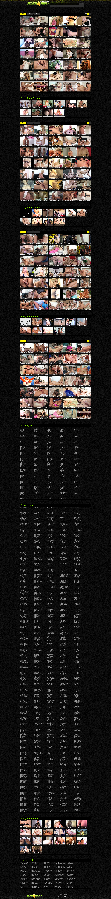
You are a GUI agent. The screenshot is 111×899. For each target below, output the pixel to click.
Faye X (35, 745)
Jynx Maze (49, 628)
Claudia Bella (36, 625)
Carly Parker (36, 541)
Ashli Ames (22, 700)
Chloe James (36, 597)
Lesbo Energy (58, 887)
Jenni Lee (49, 566)
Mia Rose (62, 642)
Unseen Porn (24, 880)
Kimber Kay (49, 720)
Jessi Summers (50, 582)
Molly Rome (62, 677)
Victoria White (77, 785)
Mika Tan (62, 654)
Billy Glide (22, 760)
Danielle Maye (37, 660)
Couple (35, 443)
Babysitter (22, 447)
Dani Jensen (36, 656)
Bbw (21, 452)
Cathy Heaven (37, 568)
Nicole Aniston (63, 722)
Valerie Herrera (77, 747)
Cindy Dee (36, 614)
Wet (74, 488)
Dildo (35, 462)
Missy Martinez (63, 668)
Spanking (76, 439)
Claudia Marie (37, 628)
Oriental (62, 454)
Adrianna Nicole (23, 523)
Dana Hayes (36, 651)
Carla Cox (36, 537)
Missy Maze (63, 669)
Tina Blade (76, 729)
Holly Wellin (36, 806)
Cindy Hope (36, 616)
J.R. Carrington (50, 523)
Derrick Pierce (37, 680)
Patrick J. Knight (63, 771)
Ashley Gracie (23, 693)
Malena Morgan (63, 587)
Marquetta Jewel (63, 604)
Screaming (62, 492)
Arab (21, 440)
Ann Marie (22, 663)
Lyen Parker (62, 569)
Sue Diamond (76, 665)
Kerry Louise (49, 703)
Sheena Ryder (77, 606)
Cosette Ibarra (37, 636)
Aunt (21, 445)
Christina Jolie (37, 604)
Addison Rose (23, 514)
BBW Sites (46, 879)
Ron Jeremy (76, 534)
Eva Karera (36, 736)
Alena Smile (22, 542)
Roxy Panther (76, 541)
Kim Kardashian (50, 719)
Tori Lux (75, 734)
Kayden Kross (50, 676)
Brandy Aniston (23, 776)
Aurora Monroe (23, 713)
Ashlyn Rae (22, 701)
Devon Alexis (36, 684)
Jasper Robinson (50, 547)
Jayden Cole (49, 550)
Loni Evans (62, 547)
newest (30, 13)
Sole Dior (76, 631)
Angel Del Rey (23, 630)
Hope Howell (49, 507)
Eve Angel (36, 737)
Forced (48, 430)
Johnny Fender (50, 610)
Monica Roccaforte (64, 679)
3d (20, 428)
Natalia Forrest (63, 696)
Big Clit (21, 459)
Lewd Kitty (69, 866)
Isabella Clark (50, 512)
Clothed (35, 432)
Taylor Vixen (76, 697)
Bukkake (22, 485)
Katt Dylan (49, 671)
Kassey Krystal (50, 655)
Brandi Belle (23, 773)
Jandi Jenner (49, 535)
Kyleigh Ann (49, 749)
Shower (75, 428)
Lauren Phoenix (50, 781)
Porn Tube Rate (35, 869)
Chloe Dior (36, 594)
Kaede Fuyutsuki (50, 633)
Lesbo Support (70, 863)
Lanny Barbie (50, 771)
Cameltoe (22, 488)
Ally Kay (22, 590)
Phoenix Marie (63, 785)
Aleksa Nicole (23, 539)
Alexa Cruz (22, 548)
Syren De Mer (77, 678)
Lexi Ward (49, 806)
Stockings (76, 445)
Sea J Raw (76, 591)
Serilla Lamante (77, 596)
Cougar (35, 442)
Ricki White (76, 519)
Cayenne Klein (37, 569)
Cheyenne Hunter (37, 590)
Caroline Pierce (37, 552)
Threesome (76, 463)
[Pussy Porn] (38, 7)
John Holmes (50, 605)
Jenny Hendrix (50, 573)
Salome (75, 553)
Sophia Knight (76, 637)
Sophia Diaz (76, 636)
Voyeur (75, 483)
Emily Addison (37, 716)
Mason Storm (63, 610)
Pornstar (62, 470)
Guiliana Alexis (37, 776)
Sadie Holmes (77, 550)
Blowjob (22, 472)
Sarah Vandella (77, 577)
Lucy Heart (62, 559)
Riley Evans (76, 522)
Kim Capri (49, 718)
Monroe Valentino (64, 685)
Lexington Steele (50, 808)
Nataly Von (62, 707)
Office (61, 447)
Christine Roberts (37, 608)
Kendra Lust (49, 699)
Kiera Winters (50, 714)
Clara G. (35, 622)
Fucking (48, 434)
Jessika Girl (49, 597)
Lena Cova (49, 796)
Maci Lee (62, 573)
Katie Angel (49, 660)
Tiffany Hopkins (77, 719)
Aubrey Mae (23, 707)
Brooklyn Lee (36, 514)
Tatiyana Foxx (77, 694)
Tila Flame (76, 728)
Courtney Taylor (37, 639)
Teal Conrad (76, 702)
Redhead (62, 483)
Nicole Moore (63, 725)
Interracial (49, 469)
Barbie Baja (22, 736)
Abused (22, 429)
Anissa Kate (23, 653)
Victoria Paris (76, 781)
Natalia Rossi (63, 697)
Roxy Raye (76, 542)
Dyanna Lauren (37, 706)
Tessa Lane (76, 713)
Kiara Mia (49, 711)
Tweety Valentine (77, 741)
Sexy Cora (76, 597)
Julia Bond (49, 622)
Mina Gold (62, 661)
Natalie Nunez (63, 702)
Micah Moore (63, 644)
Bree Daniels (23, 781)
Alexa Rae (22, 553)
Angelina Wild (23, 649)
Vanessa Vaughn (77, 759)
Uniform (75, 476)
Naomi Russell (63, 695)
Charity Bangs (37, 575)
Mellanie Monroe (63, 627)
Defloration (36, 459)
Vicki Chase (76, 776)
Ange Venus (22, 627)
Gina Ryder (36, 766)
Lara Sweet (49, 775)
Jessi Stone (49, 581)
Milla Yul (62, 660)
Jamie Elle (49, 531)
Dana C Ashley (37, 649)
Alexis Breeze (23, 558)
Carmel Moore (37, 542)
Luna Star (62, 564)
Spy (74, 441)
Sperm (75, 440)
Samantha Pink (77, 556)
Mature (61, 429)
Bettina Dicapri (23, 749)
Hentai (48, 455)
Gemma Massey (37, 754)
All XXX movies (24, 865)
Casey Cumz (36, 557)
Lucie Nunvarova (64, 556)
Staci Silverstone (77, 651)
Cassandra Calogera (38, 559)
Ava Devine (22, 724)
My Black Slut (47, 872)
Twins (75, 471)
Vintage (75, 481)
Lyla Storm (62, 571)
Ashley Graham (23, 694)
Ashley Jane (23, 695)
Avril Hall (22, 728)
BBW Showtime (47, 878)
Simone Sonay (77, 622)
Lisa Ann (62, 525)
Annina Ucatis (23, 672)
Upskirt (75, 479)
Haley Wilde (36, 781)
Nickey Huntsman (64, 714)
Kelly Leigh (49, 690)
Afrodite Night (23, 524)
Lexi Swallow (50, 805)
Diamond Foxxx (37, 689)
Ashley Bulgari (23, 690)
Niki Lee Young (63, 733)
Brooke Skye (36, 512)
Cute (35, 452)
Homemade (49, 458)
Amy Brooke (23, 614)
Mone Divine (63, 678)
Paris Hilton (62, 769)
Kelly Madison (50, 691)
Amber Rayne (23, 606)
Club (35, 434)
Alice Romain (23, 573)
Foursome (49, 431)
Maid (48, 495)
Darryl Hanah (36, 668)
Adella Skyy (22, 516)
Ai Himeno (22, 525)
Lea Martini (49, 788)
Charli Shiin (36, 580)
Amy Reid (22, 616)
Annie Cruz (22, 671)
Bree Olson (22, 782)
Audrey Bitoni (23, 708)
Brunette (22, 482)
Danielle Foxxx (37, 659)
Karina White (49, 648)
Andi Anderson (23, 622)
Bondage (22, 475)
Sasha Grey (76, 580)
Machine (49, 494)
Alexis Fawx (23, 560)
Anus (21, 439)
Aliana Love (22, 569)
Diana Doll (36, 693)
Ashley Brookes (23, 689)
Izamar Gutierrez (50, 522)
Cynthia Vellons (37, 642)
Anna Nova (22, 666)
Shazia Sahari (77, 605)
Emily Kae (36, 718)
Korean (48, 481)
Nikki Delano (63, 741)
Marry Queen (63, 606)
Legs (48, 488)
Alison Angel (23, 579)
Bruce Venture (37, 516)
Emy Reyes (36, 724)
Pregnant (62, 472)
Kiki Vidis (49, 717)
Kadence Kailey (50, 632)
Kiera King (49, 713)
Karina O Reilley (50, 645)
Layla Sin (49, 786)
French (48, 432)
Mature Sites (69, 872)
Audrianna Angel (23, 711)
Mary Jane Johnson (64, 608)
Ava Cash (22, 720)
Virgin (75, 482)
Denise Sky (36, 679)
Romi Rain (76, 533)
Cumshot (36, 449)
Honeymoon (49, 459)
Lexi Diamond (50, 803)
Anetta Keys (23, 626)
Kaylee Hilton (50, 683)
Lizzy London (63, 537)
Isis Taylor (49, 516)
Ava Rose (22, 726)
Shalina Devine (77, 599)
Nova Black (62, 757)
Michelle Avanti (63, 646)
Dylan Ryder (36, 707)
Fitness (35, 495)
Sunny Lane (76, 672)
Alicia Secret (23, 575)
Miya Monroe (63, 673)
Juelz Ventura (50, 620)
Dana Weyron (37, 653)
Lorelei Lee (62, 552)
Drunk (35, 470)
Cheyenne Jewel (37, 591)
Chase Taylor (36, 583)
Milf (61, 432)
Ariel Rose (22, 678)
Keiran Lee (49, 684)
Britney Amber (23, 800)
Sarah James (76, 571)
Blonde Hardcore (59, 9)
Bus (21, 486)
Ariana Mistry (23, 676)
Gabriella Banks (37, 751)
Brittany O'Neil (23, 809)
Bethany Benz (23, 748)
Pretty (61, 474)
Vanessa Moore (77, 758)
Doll (34, 466)
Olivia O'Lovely (63, 762)
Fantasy (35, 483)
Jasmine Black (50, 542)
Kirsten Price (50, 724)
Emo (35, 472)
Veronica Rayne (77, 770)
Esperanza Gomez (38, 733)
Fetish (35, 488)
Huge (48, 462)
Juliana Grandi (50, 625)
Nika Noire (62, 730)
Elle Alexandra (37, 713)
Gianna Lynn (36, 762)
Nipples (61, 442)
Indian (48, 465)
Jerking (48, 475)
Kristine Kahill (50, 739)
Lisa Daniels (63, 526)
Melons (61, 430)
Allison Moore (23, 586)
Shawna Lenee (77, 603)
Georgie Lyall (36, 757)
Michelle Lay (63, 648)
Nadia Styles (63, 693)
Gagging (49, 436)
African (21, 431)
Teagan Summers (77, 701)
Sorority (75, 436)
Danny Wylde (36, 662)
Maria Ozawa (63, 596)
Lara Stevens (50, 774)
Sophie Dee (76, 640)
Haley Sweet (36, 780)
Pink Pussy (39, 10)
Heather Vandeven (38, 796)
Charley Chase (37, 579)
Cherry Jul (36, 587)
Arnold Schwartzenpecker (25, 680)
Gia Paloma (36, 759)
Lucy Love (62, 562)
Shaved (61, 495)
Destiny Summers (37, 683)
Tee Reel (75, 705)
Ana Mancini (23, 617)
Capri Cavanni (37, 535)
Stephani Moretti (77, 659)
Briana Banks (23, 786)
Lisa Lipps (62, 528)
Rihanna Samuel (77, 520)
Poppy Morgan (63, 788)
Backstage (22, 448)
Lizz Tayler (62, 535)
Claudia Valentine (37, 631)
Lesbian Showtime (59, 884)
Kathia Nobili (49, 657)
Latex (48, 485)
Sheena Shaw (76, 608)
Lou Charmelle (63, 554)
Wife (75, 491)
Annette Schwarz (24, 669)
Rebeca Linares (77, 508)
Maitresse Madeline (64, 586)
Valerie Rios (76, 748)
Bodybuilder (22, 474)
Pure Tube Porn (35, 870)
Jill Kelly (49, 602)
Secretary (62, 493)
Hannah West (36, 786)
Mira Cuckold (63, 662)
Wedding (75, 487)
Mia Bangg (62, 634)
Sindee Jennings (77, 625)
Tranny (75, 469)
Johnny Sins (49, 611)
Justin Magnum (50, 627)
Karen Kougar (50, 642)
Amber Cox (22, 602)
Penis (61, 462)
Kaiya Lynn (49, 636)
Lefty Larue (49, 792)
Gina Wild (36, 768)
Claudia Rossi (37, 630)
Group (48, 449)
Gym (48, 451)
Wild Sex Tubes (24, 883)
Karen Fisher (49, 640)
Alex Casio (22, 546)
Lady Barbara (50, 762)
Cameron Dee (37, 523)
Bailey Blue (22, 730)
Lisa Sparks (62, 529)
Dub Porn (23, 870)
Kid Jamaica (49, 712)
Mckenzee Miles (63, 616)
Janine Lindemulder (51, 540)
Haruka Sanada (37, 787)
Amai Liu (22, 598)
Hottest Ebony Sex (48, 870)
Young (75, 497)
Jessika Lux (49, 598)
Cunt (35, 451)
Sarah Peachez (77, 574)
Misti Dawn (62, 672)
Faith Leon (36, 742)
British (21, 481)
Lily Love (62, 518)
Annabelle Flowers (24, 667)
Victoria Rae (76, 783)
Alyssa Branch (23, 596)
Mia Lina (62, 638)
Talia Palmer (76, 682)
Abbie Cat (22, 511)
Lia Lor (61, 511)
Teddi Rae (76, 703)
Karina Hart (49, 644)
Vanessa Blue (76, 753)
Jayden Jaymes (50, 551)
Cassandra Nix (37, 562)
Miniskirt (62, 434)
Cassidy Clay (36, 563)
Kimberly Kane (50, 723)
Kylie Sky (49, 752)
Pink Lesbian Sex (70, 874)
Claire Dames (37, 620)
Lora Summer (63, 551)
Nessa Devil (63, 712)
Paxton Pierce (63, 773)
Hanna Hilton (36, 783)
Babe (21, 446)
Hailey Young (36, 779)
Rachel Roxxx (63, 796)
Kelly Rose (49, 693)
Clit (34, 430)
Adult (22, 887)
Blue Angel (22, 766)
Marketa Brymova (64, 602)
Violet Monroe (76, 789)
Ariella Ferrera (23, 679)
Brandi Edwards (23, 774)
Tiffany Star (76, 724)
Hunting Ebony (47, 871)
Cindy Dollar (36, 615)
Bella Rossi (22, 746)
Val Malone (76, 742)
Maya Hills (62, 614)
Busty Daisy (36, 518)
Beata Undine (23, 740)
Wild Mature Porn (70, 882)
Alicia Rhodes (23, 574)
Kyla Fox (49, 747)
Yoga (75, 495)
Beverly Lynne (23, 752)
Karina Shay (49, 646)
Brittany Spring (23, 810)
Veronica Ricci (77, 771)
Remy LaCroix (77, 516)
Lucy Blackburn (63, 558)
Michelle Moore (63, 650)
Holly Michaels (37, 805)
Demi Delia (36, 678)
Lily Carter (62, 516)
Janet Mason (49, 539)
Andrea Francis (23, 623)
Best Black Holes (36, 879)
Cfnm (21, 495)
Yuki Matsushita (77, 800)
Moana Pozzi (63, 674)
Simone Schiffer (77, 621)
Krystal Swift (49, 746)
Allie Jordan (22, 583)
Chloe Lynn (36, 598)
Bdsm (21, 453)
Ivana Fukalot (50, 518)
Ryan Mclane (76, 546)
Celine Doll (36, 571)
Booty (21, 477)
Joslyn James (50, 617)
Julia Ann (49, 621)
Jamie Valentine (50, 533)
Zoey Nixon (76, 809)
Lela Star (49, 794)
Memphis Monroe (64, 630)
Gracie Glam (36, 774)
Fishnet (35, 493)
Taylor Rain (76, 696)
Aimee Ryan (23, 531)
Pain (61, 457)
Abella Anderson (23, 512)
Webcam (75, 486)
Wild (74, 492)
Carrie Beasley (37, 554)
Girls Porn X (69, 884)
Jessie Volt (49, 596)
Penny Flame (63, 774)
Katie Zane (49, 668)
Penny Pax (62, 775)
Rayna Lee (76, 507)
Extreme (35, 479)
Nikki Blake (62, 739)
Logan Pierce (63, 539)
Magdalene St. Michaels (65, 585)
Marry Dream (63, 605)
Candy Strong (37, 533)
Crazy (35, 445)
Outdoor (62, 455)
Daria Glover (36, 666)
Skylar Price (76, 628)
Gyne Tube (34, 866)
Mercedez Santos (64, 633)
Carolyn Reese (37, 553)
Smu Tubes (34, 875)
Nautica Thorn (63, 709)
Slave (75, 431)
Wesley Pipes (76, 794)
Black (21, 468)
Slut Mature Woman (71, 878)
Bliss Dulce (22, 764)
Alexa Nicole (23, 552)
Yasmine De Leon (77, 799)
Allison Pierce (23, 587)
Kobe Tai (49, 730)
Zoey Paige (76, 810)
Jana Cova (49, 534)
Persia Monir (63, 779)
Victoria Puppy (77, 782)
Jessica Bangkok (50, 583)
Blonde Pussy (46, 9)
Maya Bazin (62, 611)
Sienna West (76, 614)
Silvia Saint (76, 616)
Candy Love (36, 529)
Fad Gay (45, 887)
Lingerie (48, 492)
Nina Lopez (62, 749)
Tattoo (75, 457)
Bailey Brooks (23, 731)
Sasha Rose (76, 581)
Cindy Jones (36, 617)
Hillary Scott (36, 800)
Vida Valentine (77, 787)
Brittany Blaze (23, 808)
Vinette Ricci (76, 788)
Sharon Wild (76, 602)
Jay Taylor (49, 548)
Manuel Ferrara (63, 591)
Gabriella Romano (37, 753)
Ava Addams (23, 719)
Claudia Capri (36, 626)
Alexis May (22, 564)
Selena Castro (77, 592)
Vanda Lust (76, 752)
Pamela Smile (63, 768)
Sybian (75, 455)
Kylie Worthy (49, 753)
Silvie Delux (76, 617)
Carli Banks (36, 539)
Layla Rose (49, 785)
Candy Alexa (36, 528)
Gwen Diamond (37, 777)
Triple (75, 470)
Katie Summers (50, 667)
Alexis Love (22, 563)
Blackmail (22, 469)
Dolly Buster (36, 696)
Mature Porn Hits (70, 870)
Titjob (75, 465)
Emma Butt (36, 719)
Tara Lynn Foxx (77, 689)
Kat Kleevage (50, 656)
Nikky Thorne (63, 746)
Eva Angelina (36, 734)
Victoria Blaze (77, 779)
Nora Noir (62, 754)
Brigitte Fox (22, 797)
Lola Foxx (62, 541)
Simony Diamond (77, 623)
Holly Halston (36, 803)
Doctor (35, 464)
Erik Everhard (37, 729)
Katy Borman (50, 672)
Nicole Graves (63, 723)
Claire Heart (36, 621)
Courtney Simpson (38, 638)
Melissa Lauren (63, 623)
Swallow (75, 452)
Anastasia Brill (23, 619)
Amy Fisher (22, 615)
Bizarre (21, 466)
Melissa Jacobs (63, 622)
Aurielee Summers (24, 712)
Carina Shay (36, 536)
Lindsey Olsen (63, 522)
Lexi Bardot (49, 798)
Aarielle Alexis (23, 508)
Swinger (75, 454)
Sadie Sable (76, 551)
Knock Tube (34, 867)
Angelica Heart (23, 644)
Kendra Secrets (50, 700)
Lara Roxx (49, 773)
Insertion (49, 468)
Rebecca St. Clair (77, 511)
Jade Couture (50, 526)
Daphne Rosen (37, 663)
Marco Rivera (63, 593)
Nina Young (62, 752)
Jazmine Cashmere (51, 557)
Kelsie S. (49, 696)
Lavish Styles (50, 782)
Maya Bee (62, 613)
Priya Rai (62, 791)
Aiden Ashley (23, 526)
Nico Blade (62, 719)
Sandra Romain (77, 564)
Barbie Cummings (24, 737)
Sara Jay (75, 565)
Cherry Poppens (37, 588)
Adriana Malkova (24, 519)
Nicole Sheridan (63, 728)
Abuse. (67, 896)
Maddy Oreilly (63, 575)
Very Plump (69, 879)
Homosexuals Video (59, 876)
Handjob (48, 453)
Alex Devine (23, 547)
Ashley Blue (22, 688)
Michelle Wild (63, 653)
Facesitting (36, 480)
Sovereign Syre (77, 648)
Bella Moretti (23, 745)
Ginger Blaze (36, 769)
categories (74, 5)
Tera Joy (75, 707)
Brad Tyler (22, 771)
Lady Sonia (49, 763)
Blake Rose (22, 762)
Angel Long (22, 632)
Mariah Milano (63, 597)
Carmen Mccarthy (37, 548)
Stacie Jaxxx (76, 654)
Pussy (61, 481)
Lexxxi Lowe (49, 810)
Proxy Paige (63, 792)
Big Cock (22, 460)
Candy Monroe (37, 531)
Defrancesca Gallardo (38, 674)
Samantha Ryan (77, 557)
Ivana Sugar (49, 519)
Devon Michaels (37, 686)
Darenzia (36, 665)
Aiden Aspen (23, 528)
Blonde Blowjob (39, 9)
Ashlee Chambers (24, 686)
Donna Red (36, 702)
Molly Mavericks (63, 676)
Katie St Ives (49, 666)
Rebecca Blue (77, 510)
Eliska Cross (36, 709)
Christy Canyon (37, 609)
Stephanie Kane (77, 660)
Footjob (48, 429)
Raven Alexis (63, 808)
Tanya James (76, 685)
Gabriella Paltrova (37, 752)
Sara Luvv (76, 566)
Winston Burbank (77, 798)
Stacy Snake (76, 656)
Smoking (75, 434)
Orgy (61, 453)
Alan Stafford (23, 534)
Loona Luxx (62, 548)
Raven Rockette (63, 810)
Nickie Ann (62, 717)
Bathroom (22, 451)
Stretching (76, 447)
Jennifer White (50, 571)
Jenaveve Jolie (50, 560)
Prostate (62, 476)
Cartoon (22, 489)
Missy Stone (63, 671)
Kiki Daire (49, 716)
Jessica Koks (50, 588)
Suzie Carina (33, 10)
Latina (48, 486)
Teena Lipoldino (77, 706)
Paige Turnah (63, 765)
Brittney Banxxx (23, 811)
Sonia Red (76, 632)
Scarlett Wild (76, 588)
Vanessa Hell (76, 756)
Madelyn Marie (63, 576)
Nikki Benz (62, 737)
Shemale (62, 498)
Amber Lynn (22, 605)
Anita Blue (22, 656)
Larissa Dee (49, 776)
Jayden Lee (49, 552)
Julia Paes (49, 623)
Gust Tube (34, 865)
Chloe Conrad (37, 592)
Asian (21, 441)
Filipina (35, 489)
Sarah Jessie (76, 573)
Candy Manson (37, 530)
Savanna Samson (77, 583)
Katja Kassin (49, 669)
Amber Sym (22, 608)
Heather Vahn (36, 794)
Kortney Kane (50, 733)
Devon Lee (36, 685)
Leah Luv (49, 791)
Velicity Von (76, 766)
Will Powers (76, 797)
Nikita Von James (64, 735)
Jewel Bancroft (50, 599)
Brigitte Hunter (23, 798)
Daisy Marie (36, 648)
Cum (35, 448)
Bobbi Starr (22, 769)
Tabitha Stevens (77, 680)
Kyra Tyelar (49, 756)
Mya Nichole (63, 690)
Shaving (62, 497)
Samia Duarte (76, 559)
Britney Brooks (23, 802)
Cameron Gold (37, 524)
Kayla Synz (49, 679)
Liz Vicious (62, 533)
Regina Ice (76, 513)
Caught (21, 493)
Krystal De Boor (50, 742)
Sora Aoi (75, 646)
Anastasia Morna (24, 620)
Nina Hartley (63, 747)
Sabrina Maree (77, 548)
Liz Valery (62, 531)
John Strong (49, 608)
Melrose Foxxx (63, 628)
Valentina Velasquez (78, 746)
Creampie (36, 446)
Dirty (35, 463)
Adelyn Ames (23, 517)
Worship (75, 493)
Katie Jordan (49, 662)
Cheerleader (23, 498)
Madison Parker (63, 580)
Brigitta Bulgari (23, 796)
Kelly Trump (49, 694)
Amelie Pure (23, 609)
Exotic (35, 477)
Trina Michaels (77, 736)
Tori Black (76, 733)
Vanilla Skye (76, 765)
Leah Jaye (49, 789)
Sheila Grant (76, 609)
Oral (61, 451)
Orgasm (62, 452)
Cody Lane (36, 633)
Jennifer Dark (50, 569)
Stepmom (76, 443)
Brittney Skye (36, 507)
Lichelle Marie (63, 512)
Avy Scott (22, 729)
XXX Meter (69, 883)
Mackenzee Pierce (64, 574)
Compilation (36, 440)
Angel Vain (22, 637)
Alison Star (22, 580)
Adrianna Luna (23, 522)
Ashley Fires (23, 691)
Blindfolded (22, 470)
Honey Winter (37, 811)
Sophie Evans (76, 642)
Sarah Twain (76, 576)
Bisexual (22, 465)
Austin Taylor (23, 718)
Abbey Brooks (23, 510)
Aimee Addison (23, 530)
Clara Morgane (37, 623)
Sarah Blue (76, 570)
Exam (35, 476)
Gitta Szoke (36, 771)
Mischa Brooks (63, 665)
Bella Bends (22, 742)
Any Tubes (34, 863)
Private (61, 475)
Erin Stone (36, 731)
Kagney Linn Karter (51, 634)
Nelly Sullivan (63, 711)
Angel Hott (22, 631)
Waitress (75, 485)
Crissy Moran (36, 640)
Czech (35, 453)
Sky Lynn (76, 627)
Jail (47, 471)
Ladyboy (49, 483)
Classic (35, 429)
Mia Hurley (62, 636)
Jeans (48, 474)
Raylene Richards (64, 811)
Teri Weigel (76, 711)
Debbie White (36, 672)
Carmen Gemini (37, 545)
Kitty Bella (49, 725)
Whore (75, 489)
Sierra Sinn (76, 615)
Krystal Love (49, 743)
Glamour (49, 443)
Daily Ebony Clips (36, 882)
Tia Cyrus (76, 714)
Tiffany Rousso (77, 723)
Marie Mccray (63, 599)
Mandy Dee (62, 590)
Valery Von (76, 749)
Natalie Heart (63, 701)
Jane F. (48, 537)
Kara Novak (49, 638)
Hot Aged (57, 879)
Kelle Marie (49, 686)
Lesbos (68, 865)
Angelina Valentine (24, 648)
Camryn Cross (37, 525)
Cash (21, 491)
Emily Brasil (36, 717)
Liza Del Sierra (63, 534)
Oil (60, 448)
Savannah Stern (77, 586)
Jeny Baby (49, 575)
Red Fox (75, 512)
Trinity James (76, 737)
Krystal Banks (50, 741)
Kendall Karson (50, 697)
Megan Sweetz (63, 617)
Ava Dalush (22, 723)
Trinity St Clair (77, 740)
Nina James (62, 748)
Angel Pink (22, 634)
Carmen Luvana (37, 547)
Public (61, 479)
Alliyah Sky (22, 588)
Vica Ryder (76, 775)
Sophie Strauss (77, 645)
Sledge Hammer (77, 630)
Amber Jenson (23, 604)
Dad (34, 454)
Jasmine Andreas (50, 541)
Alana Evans (23, 535)
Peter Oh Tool (63, 782)
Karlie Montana (50, 649)
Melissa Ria (62, 626)
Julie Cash (49, 626)
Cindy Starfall (36, 619)
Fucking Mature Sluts (59, 866)
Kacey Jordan (50, 630)
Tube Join (23, 866)
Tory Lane (76, 735)
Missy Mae (62, 667)
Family (35, 482)
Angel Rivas (23, 636)
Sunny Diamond (77, 671)
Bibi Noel (22, 759)
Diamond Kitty (37, 691)
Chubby (35, 428)
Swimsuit (75, 453)
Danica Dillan (36, 657)
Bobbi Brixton (23, 768)
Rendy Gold (76, 518)
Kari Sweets (49, 643)
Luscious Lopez (63, 566)
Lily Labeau (62, 517)
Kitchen (48, 480)
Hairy (48, 452)
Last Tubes (23, 872)
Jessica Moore (50, 591)
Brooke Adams (37, 508)
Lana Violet (49, 769)
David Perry (36, 669)
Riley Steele (76, 525)
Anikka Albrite (23, 651)
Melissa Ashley (63, 621)
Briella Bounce (23, 794)
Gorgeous (49, 447)
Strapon (75, 446)
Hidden (48, 457)
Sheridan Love (77, 610)
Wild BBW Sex (70, 880)
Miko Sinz (62, 656)
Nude (61, 443)
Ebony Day (34, 886)
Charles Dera (36, 577)
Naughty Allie (63, 708)
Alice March (22, 571)
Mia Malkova (63, 639)
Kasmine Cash (50, 654)
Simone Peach (77, 619)
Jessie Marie (49, 593)
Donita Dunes (36, 699)
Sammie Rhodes (77, 560)
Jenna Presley (50, 565)
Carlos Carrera (37, 540)
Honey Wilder (36, 810)
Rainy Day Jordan (64, 803)
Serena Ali (76, 594)
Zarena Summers (77, 804)
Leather (48, 487)
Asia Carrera (23, 705)
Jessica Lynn (50, 590)
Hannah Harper (37, 785)
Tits (74, 466)
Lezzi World (69, 869)
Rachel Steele (63, 798)
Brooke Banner (37, 510)
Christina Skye (37, 605)
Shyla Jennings (77, 611)
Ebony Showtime (47, 866)
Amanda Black (23, 599)
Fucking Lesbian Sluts (60, 863)
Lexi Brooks (49, 802)
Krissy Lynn (49, 734)
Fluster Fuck (23, 871)
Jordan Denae (50, 616)
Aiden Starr (22, 529)
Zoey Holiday (76, 808)
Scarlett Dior (76, 587)
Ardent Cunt (23, 867)
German (48, 440)
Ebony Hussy (47, 865)
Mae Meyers (63, 582)
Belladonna (22, 747)
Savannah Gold (77, 585)
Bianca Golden (23, 754)
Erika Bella (36, 730)
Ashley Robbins (23, 696)
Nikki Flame (62, 742)
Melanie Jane (63, 620)
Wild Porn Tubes (24, 882)
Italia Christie (50, 517)
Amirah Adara (23, 613)
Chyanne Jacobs (37, 611)
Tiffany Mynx (76, 720)
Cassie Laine (36, 564)
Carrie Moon (36, 556)
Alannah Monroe (23, 537)
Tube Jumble (23, 879)
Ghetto (48, 441)
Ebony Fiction (47, 862)
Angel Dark (22, 628)
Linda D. (62, 520)
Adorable (22, 430)
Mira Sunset (62, 663)
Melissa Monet (63, 625)
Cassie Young (37, 565)
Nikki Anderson (63, 736)
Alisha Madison (23, 577)
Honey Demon (37, 809)
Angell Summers (23, 650)
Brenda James (23, 783)
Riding (61, 487)
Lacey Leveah (50, 759)
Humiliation (49, 463)
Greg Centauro (37, 775)
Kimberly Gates (50, 722)
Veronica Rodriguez (78, 773)
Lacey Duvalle (50, 757)
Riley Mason (76, 523)
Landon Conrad (50, 770)
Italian (48, 470)
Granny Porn (58, 872)
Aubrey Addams (23, 706)
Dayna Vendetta (37, 671)
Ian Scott (49, 508)
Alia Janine (22, 568)
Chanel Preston (37, 573)
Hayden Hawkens (37, 789)
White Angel (76, 796)
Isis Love (49, 514)
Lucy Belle (62, 557)
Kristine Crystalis (50, 737)
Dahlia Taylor (36, 644)
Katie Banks (49, 661)
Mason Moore (63, 609)
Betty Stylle (22, 751)
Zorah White (76, 811)
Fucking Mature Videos (60, 867)
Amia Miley (22, 610)
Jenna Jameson (50, 564)
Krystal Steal (49, 745)
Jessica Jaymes (50, 587)
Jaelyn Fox (49, 529)
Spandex (75, 437)
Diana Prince (36, 694)
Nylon (61, 446)
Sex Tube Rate (35, 872)
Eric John (36, 725)
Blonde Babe (33, 9)
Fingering (36, 491)
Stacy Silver (76, 655)
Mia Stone (62, 643)
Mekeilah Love (63, 619)
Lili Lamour (62, 514)
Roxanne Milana (77, 537)
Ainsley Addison (23, 533)
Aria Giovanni (23, 674)
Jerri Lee (49, 576)
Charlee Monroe (37, 576)
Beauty (21, 455)
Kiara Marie (49, 709)
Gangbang (49, 437)
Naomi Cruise (63, 694)
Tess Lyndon (51, 10)
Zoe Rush (76, 805)
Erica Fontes (36, 726)
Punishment (62, 480)
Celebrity (22, 494)
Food (48, 428)
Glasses (49, 445)
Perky (61, 463)
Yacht (75, 494)
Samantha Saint (77, 558)
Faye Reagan (36, 743)
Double (35, 469)
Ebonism (34, 884)
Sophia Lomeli (77, 638)
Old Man (62, 449)
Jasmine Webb (50, 546)
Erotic (35, 474)
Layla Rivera (49, 783)
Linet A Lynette (63, 524)
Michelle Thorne (63, 651)
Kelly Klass (49, 689)
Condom (35, 441)
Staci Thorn (76, 653)
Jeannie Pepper (50, 558)
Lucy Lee (62, 560)
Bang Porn (23, 869)
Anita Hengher (23, 660)
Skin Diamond (77, 626)
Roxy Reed (76, 543)
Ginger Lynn (36, 770)
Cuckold (35, 447)
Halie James (36, 782)
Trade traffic (65, 894)
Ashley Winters (23, 699)
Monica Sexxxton (64, 680)
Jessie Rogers (50, 594)
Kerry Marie (49, 705)
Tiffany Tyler (76, 725)
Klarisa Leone (50, 729)
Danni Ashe (36, 661)
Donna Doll (36, 701)
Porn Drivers (23, 876)
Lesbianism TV (58, 883)
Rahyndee (62, 800)
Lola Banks (62, 540)
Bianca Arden (23, 753)
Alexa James (23, 550)
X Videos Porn (70, 886)
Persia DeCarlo (63, 777)
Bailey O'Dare (23, 734)
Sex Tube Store (35, 874)
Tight (75, 464)
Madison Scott (63, 581)
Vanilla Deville (77, 764)
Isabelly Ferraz (50, 513)
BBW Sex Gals (47, 876)
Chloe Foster (36, 596)
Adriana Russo (23, 520)
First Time (36, 492)
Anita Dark (22, 659)
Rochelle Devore (77, 531)
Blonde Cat (22, 765)
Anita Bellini (22, 654)
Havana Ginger (37, 788)
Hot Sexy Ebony (47, 869)
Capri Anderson (37, 534)
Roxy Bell (76, 539)
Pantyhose (62, 459)
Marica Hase (63, 598)
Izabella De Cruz (50, 520)
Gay (48, 439)
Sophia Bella (76, 634)
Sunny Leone (76, 673)
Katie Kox (49, 663)
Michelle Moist (63, 649)
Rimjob (61, 488)
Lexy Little (49, 811)
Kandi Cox (49, 637)
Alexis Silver (23, 565)
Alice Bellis (22, 570)
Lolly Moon (62, 545)
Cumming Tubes (47, 880)
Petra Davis (62, 783)
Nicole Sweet (63, 729)
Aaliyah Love (23, 507)
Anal (21, 436)
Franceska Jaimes (38, 748)
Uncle (75, 474)
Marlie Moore (63, 603)
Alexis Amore (23, 557)
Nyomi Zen (62, 759)
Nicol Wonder (63, 720)
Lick (48, 491)
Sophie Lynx (76, 643)
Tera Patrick (76, 708)
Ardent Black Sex (36, 878)
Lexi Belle (49, 799)
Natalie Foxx (63, 700)
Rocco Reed (76, 529)
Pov (61, 471)
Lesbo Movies (70, 862)
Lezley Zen (62, 510)
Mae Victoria (63, 583)
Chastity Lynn (37, 585)
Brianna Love (23, 792)
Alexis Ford (22, 562)
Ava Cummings (23, 722)
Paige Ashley (63, 764)
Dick (35, 460)
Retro (61, 485)
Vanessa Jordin (77, 757)
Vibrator (75, 480)
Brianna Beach (23, 788)
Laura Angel (49, 777)
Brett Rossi (22, 785)
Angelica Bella (23, 642)
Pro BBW (69, 876)
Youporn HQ (23, 884)
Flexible (35, 498)
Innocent (49, 466)
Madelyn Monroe (63, 577)
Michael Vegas (63, 645)
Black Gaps (34, 880)
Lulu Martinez (63, 563)
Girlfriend (49, 442)
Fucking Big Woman (59, 862)
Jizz (48, 476)
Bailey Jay (22, 733)
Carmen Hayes (37, 546)
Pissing (61, 466)
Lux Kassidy (63, 568)
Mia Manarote (63, 640)
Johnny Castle (50, 609)
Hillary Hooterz (37, 799)
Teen (75, 460)
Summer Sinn (76, 668)
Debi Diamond (37, 673)
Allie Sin (22, 585)
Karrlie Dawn (49, 651)
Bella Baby (22, 741)
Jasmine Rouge (50, 545)
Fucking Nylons (58, 870)
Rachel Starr (63, 797)
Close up (35, 431)
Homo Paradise (58, 875)
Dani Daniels (36, 655)
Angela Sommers (24, 638)
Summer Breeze (77, 666)
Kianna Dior (49, 708)
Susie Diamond (77, 676)
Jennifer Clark (50, 568)
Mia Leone (62, 637)
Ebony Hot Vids (47, 863)
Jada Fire (49, 524)
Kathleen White (50, 659)
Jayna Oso (49, 556)
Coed (35, 436)
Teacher (75, 458)
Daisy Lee (36, 645)
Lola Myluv (62, 542)
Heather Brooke (37, 791)
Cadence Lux (36, 519)
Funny (48, 435)
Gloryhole (49, 446)
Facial (35, 481)
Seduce (61, 494)
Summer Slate (77, 669)
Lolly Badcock (63, 543)
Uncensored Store (25, 862)
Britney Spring (23, 804)
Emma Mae (36, 720)
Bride (21, 480)
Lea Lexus (49, 787)
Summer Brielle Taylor (78, 667)
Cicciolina (36, 613)
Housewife (49, 460)
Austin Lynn (22, 717)
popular (53, 5)
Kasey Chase (50, 653)
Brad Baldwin (23, 770)
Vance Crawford (77, 751)
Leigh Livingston (50, 793)
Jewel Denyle (50, 600)
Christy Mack (36, 610)
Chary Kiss (36, 582)
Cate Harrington (37, 566)
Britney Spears (23, 803)
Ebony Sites (46, 867)
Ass (21, 442)
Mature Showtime (70, 871)
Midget (61, 431)
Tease (75, 459)
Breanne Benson (23, 780)
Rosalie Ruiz (76, 535)
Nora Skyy (62, 756)
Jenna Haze (49, 563)
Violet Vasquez (77, 791)
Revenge (62, 486)
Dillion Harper (37, 695)
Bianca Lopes (23, 756)
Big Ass (22, 457)
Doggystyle (36, 465)
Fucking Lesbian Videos (60, 865)
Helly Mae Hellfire (37, 798)
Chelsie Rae (36, 586)
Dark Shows (35, 883)
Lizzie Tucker (63, 536)
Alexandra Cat (23, 554)
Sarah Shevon (77, 575)
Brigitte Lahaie (23, 799)
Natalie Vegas (63, 703)
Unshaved (76, 477)
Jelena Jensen (50, 559)
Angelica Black (23, 643)
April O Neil (22, 673)
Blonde (21, 471)
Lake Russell (50, 765)
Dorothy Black (37, 705)
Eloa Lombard (37, 714)
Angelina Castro (23, 645)
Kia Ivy (48, 707)
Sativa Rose (76, 582)
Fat (34, 485)
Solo (74, 435)
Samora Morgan (77, 563)
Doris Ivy (36, 703)
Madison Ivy (63, 579)
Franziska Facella (37, 749)
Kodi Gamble (49, 731)
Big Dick (22, 462)
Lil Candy (62, 513)
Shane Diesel (76, 600)
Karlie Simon (49, 650)
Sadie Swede (76, 552)
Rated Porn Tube (36, 871)
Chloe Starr (36, 600)
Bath (21, 449)
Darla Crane (36, 667)
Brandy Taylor (23, 779)
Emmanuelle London (38, 723)
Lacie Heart (49, 760)
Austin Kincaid (23, 716)
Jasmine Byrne (50, 543)
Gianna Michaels (37, 763)
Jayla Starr (49, 553)
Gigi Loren (36, 764)
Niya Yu (62, 753)
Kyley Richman (50, 751)
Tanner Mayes (77, 684)
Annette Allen (23, 668)
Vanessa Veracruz (77, 760)
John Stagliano (50, 606)
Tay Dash (76, 695)
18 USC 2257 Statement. (63, 896)
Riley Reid (76, 524)
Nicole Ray (62, 726)
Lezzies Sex (69, 867)
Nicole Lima (62, 724)
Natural (61, 441)
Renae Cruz (76, 517)
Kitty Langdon (50, 728)
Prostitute (62, 477)
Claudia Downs (37, 627)
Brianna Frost (23, 789)
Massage (49, 498)
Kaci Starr (49, 631)
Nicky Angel (62, 718)
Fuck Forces (23, 875)
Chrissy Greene (37, 602)
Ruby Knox (76, 545)
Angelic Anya (23, 639)
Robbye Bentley (77, 528)
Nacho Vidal (62, 691)
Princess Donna (63, 789)
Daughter (36, 457)
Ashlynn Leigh (23, 703)
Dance (35, 455)
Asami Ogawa (23, 684)
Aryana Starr (23, 682)
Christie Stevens (37, 603)
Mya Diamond (63, 688)
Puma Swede (63, 793)
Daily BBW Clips (47, 882)
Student (75, 449)
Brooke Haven (37, 511)
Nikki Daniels (63, 740)
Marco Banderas (63, 592)
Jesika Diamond (50, 577)
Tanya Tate (76, 688)
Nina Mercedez (63, 751)
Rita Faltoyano (77, 526)
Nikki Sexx (62, 745)
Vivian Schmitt (77, 792)
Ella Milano (36, 712)
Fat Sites (46, 886)
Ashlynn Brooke (23, 702)
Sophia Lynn (76, 639)
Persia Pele (62, 780)
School (61, 491)
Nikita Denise (63, 734)
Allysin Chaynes (23, 591)
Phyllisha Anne (63, 786)
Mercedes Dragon (64, 631)
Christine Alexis (37, 606)
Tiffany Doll (76, 718)
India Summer (50, 511)
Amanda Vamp (23, 600)
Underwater (76, 475)
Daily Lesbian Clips (48, 883)
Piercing (62, 465)
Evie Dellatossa (37, 741)
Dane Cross (36, 654)
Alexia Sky (22, 556)
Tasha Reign (76, 691)
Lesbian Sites (58, 886)
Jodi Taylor (49, 604)
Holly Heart (36, 804)
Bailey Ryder (23, 735)
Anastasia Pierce (24, 621)
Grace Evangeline (37, 773)
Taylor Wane (76, 699)
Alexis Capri (23, 559)
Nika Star (62, 731)
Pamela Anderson (64, 766)
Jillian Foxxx (49, 603)
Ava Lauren (22, 725)
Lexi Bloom (49, 800)
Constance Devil (37, 634)
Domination (36, 468)
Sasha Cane (76, 579)
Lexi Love (49, 804)
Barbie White (23, 739)
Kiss (48, 479)
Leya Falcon (63, 507)
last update (60, 5)
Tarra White (76, 690)
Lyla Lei (62, 570)
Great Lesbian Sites (59, 874)
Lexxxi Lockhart (50, 809)
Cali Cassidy (36, 520)
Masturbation (63, 428)
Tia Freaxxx (76, 716)
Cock (35, 435)
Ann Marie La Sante (24, 665)
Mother (61, 439)
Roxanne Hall (76, 536)
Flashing (35, 497)
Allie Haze (22, 581)
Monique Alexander (64, 683)
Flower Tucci (36, 746)
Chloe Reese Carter (38, 599)
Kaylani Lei (49, 680)
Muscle (61, 440)
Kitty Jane (49, 726)
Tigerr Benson (77, 726)
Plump (61, 468)
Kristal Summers (50, 735)
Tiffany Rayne (76, 722)
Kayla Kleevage (50, 678)
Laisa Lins (49, 764)
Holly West (36, 808)
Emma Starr (36, 722)
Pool (61, 469)
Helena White (36, 797)
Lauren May (49, 780)
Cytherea (36, 643)
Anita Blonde (23, 655)
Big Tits (22, 463)
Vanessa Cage (77, 754)
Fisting (35, 494)
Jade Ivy (49, 528)
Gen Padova (36, 756)
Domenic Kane (37, 697)
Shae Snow (76, 598)
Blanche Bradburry (24, 763)
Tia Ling (75, 717)
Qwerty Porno (24, 878)
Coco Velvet (36, 632)
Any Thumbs (35, 862)
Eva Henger (36, 735)
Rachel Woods (63, 799)
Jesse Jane (49, 580)
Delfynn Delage (37, 676)
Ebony (35, 471)
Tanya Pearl (76, 686)
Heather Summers (38, 793)
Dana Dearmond (37, 650)
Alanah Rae (22, 536)
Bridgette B (22, 793)
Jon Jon (48, 613)
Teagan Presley (77, 700)
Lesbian (48, 489)
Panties (61, 458)
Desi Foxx (36, 682)
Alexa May (22, 551)
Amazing (22, 434)
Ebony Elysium (35, 887)
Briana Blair (22, 787)
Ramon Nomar (63, 804)
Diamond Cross (37, 688)
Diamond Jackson (37, 690)
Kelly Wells (49, 695)
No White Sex (47, 874)
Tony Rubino (76, 731)
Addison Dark (23, 513)
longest (67, 5)
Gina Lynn (36, 765)
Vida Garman (76, 786)
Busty (21, 487)
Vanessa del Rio (77, 763)
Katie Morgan (50, 665)
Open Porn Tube (24, 863)
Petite (61, 464)
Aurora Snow (45, 10)
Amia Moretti (23, 611)
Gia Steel (36, 760)
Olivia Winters (63, 763)
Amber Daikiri (23, 603)
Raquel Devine (63, 806)
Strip (75, 448)
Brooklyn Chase (37, 513)
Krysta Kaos (49, 740)
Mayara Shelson (63, 615)
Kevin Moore (49, 706)
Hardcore (49, 454)
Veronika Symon (77, 774)
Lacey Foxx (49, 758)
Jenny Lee (49, 574)
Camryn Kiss (36, 526)
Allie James (22, 582)
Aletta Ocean (23, 545)
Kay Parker (49, 673)
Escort (35, 475)
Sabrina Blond (77, 547)
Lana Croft (49, 766)
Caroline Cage (37, 550)
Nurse (61, 445)
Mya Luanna (63, 689)
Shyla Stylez (76, 613)
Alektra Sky (22, 541)
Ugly (75, 472)
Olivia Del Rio (63, 760)
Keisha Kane (49, 685)
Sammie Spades (77, 562)
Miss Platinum (63, 666)
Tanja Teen (76, 683)
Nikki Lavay (62, 743)
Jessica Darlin (50, 585)
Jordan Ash (49, 615)
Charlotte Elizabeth (38, 581)
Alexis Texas (23, 566)
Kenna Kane (49, 701)
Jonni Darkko (50, 614)
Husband (49, 464)
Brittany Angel (23, 806)
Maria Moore (63, 594)
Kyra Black (49, 754)
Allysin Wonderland (24, 592)
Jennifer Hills (50, 570)
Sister (75, 429)
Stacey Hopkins (77, 650)
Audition (22, 443)
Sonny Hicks (76, 633)
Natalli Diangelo (63, 705)
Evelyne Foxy (37, 740)
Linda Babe (62, 519)
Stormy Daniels (77, 663)
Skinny (75, 430)
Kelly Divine (49, 688)
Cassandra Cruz (37, 560)
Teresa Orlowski (77, 709)
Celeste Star (36, 570)
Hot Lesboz (57, 880)
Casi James (36, 558)
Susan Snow (76, 674)
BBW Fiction (46, 875)
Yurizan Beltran (77, 803)
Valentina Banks (77, 743)
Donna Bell (36, 700)
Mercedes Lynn (63, 632)
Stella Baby (76, 657)
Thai (74, 462)
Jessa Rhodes (50, 579)
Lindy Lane (62, 523)
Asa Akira (22, 683)
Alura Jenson (23, 593)
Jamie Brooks (50, 530)
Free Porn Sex (70, 887)
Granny (48, 448)
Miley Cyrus (62, 659)
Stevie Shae (76, 662)
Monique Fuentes (64, 684)
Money (61, 436)
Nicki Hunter (63, 716)
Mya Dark (62, 686)
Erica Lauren (36, 728)
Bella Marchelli (23, 743)
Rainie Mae (62, 802)
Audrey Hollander (24, 709)
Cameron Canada (37, 522)
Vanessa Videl (77, 762)
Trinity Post (76, 739)
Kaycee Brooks (50, 674)
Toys (75, 468)
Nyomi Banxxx (63, 758)
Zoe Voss (76, 806)
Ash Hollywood (23, 685)
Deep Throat (36, 458)
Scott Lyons (76, 590)
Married (48, 497)
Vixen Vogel (76, 793)
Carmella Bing (37, 543)
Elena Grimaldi (37, 708)
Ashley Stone (23, 697)
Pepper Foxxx (63, 776)
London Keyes (63, 546)
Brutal (21, 483)
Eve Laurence (37, 739)
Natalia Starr (63, 699)
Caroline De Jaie (37, 551)
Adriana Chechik (23, 518)
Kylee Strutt (49, 748)
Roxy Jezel (76, 540)
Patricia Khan (63, 770)
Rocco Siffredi (57, 10)
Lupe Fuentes (63, 565)
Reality (61, 482)
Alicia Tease (23, 576)
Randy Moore (63, 805)
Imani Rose (49, 510)
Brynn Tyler (36, 517)
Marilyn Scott (63, 600)
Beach (21, 454)
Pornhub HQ (23, 874)
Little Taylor (62, 530)
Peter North (62, 781)
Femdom (35, 487)
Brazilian (22, 479)
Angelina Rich (23, 646)
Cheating (22, 497)
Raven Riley (63, 809)
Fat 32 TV (46, 884)
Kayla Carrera (50, 677)
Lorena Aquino (63, 553)
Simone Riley (76, 620)
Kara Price (49, 639)
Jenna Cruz (49, 562)
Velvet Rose (76, 768)
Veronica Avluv (77, 769)
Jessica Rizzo (50, 592)
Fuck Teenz (57, 871)
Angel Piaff (22, 633)
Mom (61, 435)
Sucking (75, 451)
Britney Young (23, 805)
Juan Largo (49, 619)
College (35, 437)
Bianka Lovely (23, 757)
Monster (62, 437)
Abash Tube (23, 886)
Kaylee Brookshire (51, 682)
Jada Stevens (50, 525)
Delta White (36, 677)
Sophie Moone (77, 644)
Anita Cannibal (23, 657)
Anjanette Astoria (24, 662)
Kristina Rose (50, 736)
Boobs (21, 476)
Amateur (22, 432)
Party (61, 460)
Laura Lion (49, 779)
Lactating (49, 482)
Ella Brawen (36, 711)
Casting (22, 492)
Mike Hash (62, 655)
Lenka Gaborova (50, 797)
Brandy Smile (23, 777)
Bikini (21, 464)
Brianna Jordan (23, 791)
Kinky (48, 477)
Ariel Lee (22, 677)
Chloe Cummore (37, 593)
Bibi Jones (22, 758)
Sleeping (75, 432)
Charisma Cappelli (38, 574)
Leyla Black (62, 508)
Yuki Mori (76, 802)
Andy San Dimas (24, 625)
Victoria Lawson (77, 780)
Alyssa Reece (23, 597)
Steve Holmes (77, 661)
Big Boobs (22, 458)
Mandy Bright (63, 588)
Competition (36, 439)
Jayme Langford (50, 554)
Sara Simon (76, 568)
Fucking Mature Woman (60, 869)
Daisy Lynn (36, 646)
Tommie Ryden (77, 730)
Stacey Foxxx (76, 649)
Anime (21, 437)
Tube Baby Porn (35, 876)
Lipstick (48, 493)
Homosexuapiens (59, 878)
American (22, 435)
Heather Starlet (37, 792)
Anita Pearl (22, 661)
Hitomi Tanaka (37, 802)
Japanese (49, 472)
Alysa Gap (22, 594)
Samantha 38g (77, 554)
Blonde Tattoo (52, 9)
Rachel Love (63, 794)
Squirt (75, 442)
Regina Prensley (77, 514)
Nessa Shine (63, 713)
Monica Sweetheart (64, 682)
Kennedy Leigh (50, 702)
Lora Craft (62, 550)
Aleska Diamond (23, 543)
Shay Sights (76, 604)
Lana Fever (49, 768)
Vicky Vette (76, 777)
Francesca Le (37, 747)
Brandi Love (22, 775)
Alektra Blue (23, 540)
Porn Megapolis (70, 875)
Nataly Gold (62, 706)
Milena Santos (63, 657)
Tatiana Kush (76, 693)
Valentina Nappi (77, 745)
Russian (62, 489)
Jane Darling (49, 536)
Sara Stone (76, 569)
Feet (35, 486)
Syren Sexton (76, 679)
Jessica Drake (50, 586)
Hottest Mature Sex (59, 882)
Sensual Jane (76, 593)
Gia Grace (36, 758)
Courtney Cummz (37, 637)
